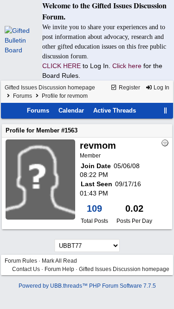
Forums (22, 96)
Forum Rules (21, 261)
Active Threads (114, 110)
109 (94, 208)
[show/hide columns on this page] (166, 110)
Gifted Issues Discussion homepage (50, 87)
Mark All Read (59, 261)
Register (128, 87)
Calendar (71, 110)
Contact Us (26, 269)
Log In (160, 87)
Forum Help (59, 269)
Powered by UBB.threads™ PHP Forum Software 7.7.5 (87, 286)
